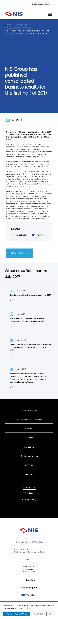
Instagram (31, 587)
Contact (29, 428)
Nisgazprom (29, 447)
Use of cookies (24, 608)
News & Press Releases (18, 27)
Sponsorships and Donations (29, 419)
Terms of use (29, 487)
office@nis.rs (29, 559)
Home (8, 24)
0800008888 (37, 542)
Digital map (29, 474)
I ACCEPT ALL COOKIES (16, 614)
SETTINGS (38, 614)
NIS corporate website (41, 4)
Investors (21, 24)
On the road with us (29, 456)
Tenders (29, 438)
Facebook (31, 580)
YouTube (30, 595)
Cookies (29, 493)
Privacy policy (29, 499)
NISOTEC (29, 465)
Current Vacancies (29, 410)
